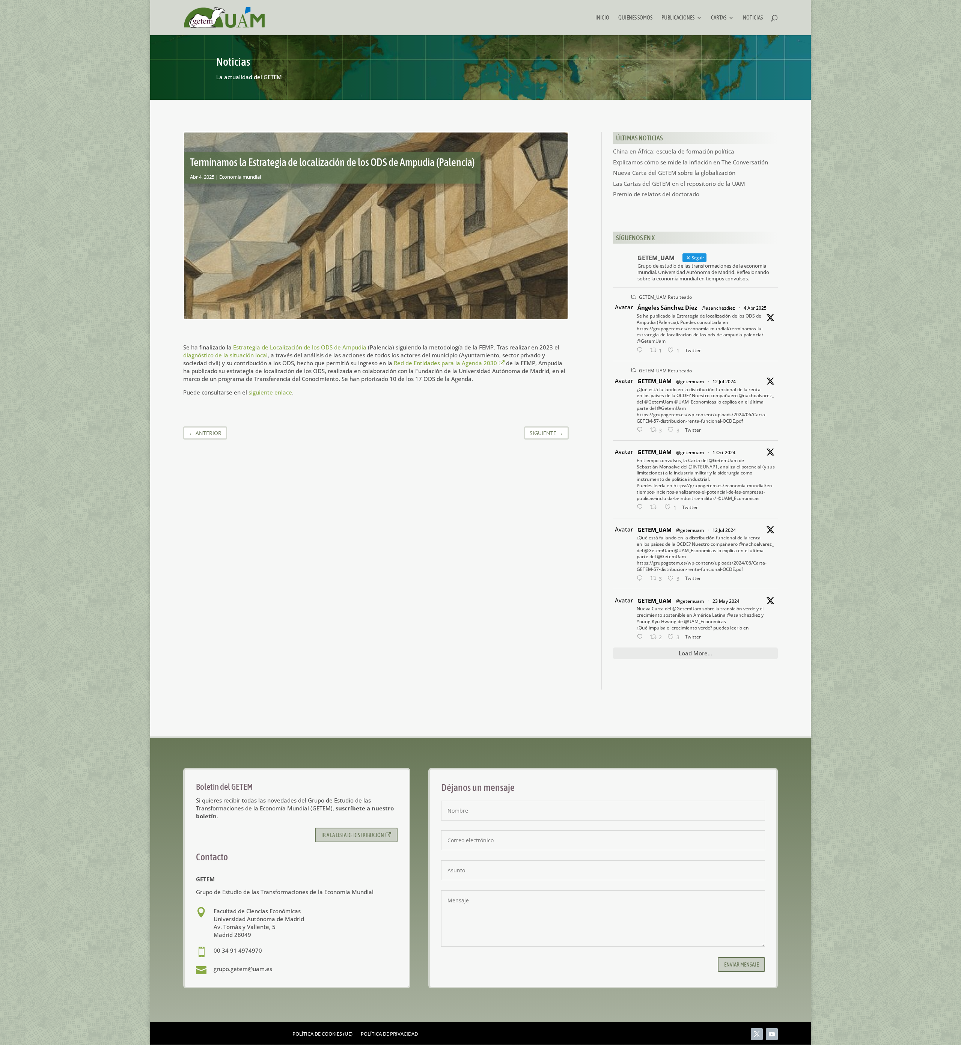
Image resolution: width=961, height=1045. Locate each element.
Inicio (602, 18)
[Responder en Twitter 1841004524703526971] (641, 507)
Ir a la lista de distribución (352, 835)
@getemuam (690, 381)
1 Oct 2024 (723, 452)
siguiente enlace (270, 392)
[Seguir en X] (757, 1034)
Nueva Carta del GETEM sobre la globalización (674, 172)
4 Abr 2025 (755, 308)
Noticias (753, 18)
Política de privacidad (389, 1034)
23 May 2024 (726, 601)
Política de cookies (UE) (322, 1034)
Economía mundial (240, 176)
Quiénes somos (635, 18)
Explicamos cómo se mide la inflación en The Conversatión (690, 162)
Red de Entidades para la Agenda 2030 (445, 363)
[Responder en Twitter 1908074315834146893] (641, 350)
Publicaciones (677, 18)
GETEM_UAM (654, 381)
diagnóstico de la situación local (225, 355)
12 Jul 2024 (724, 381)
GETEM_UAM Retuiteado (665, 297)
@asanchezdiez (718, 308)
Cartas (718, 18)
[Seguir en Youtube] (772, 1034)
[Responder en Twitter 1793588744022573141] (641, 637)
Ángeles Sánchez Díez (667, 307)
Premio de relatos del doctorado (656, 194)
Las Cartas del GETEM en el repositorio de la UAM (679, 183)
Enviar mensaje (741, 964)
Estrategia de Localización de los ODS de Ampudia (299, 347)
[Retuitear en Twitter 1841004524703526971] (655, 507)
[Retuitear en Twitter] (633, 297)
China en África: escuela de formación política (673, 151)
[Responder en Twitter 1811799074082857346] (641, 430)
